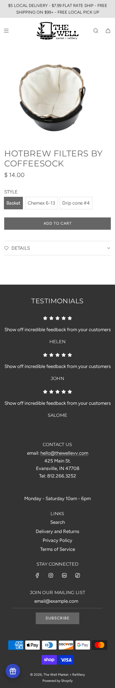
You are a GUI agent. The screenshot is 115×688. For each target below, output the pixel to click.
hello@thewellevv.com (64, 453)
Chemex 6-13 (41, 203)
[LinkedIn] (64, 575)
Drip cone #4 (76, 203)
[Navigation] (6, 31)
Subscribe (57, 618)
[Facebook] (37, 575)
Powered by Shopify (57, 681)
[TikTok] (77, 575)
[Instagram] (51, 575)
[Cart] (108, 31)
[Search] (96, 31)
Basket (13, 203)
